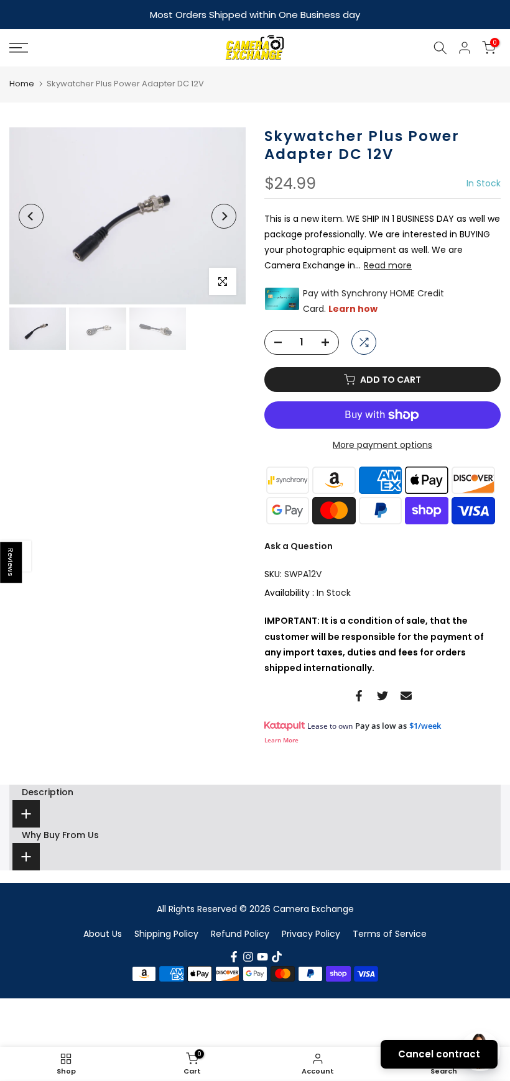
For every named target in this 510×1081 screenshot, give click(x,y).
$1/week (425, 724)
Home (21, 82)
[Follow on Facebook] (233, 955)
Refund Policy (240, 932)
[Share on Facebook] (358, 694)
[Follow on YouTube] (262, 955)
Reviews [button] (11, 562)
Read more (388, 264)
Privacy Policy (311, 932)
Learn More (281, 738)
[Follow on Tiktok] (276, 955)
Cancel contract (439, 1053)
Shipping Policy (166, 932)
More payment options (382, 443)
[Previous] (31, 215)
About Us (102, 932)
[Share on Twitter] (382, 694)
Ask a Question (298, 545)
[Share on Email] (406, 694)
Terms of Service (390, 932)
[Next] (223, 215)
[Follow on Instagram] (248, 955)
